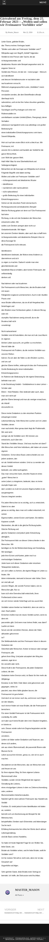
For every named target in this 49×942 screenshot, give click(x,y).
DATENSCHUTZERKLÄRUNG (26, 939)
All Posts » (19, 895)
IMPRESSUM (9, 939)
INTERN (40, 939)
